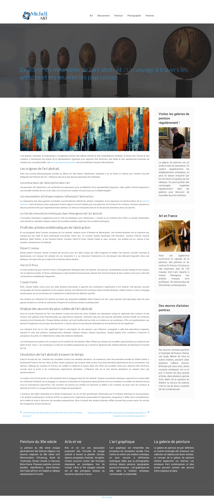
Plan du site (107, 497)
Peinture (118, 15)
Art (91, 15)
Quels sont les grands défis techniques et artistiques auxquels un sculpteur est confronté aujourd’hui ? (117, 414)
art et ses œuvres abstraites (63, 162)
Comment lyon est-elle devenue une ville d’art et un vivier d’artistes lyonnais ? (52, 414)
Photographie (134, 15)
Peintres (150, 15)
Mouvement (104, 15)
